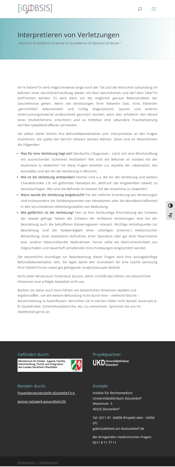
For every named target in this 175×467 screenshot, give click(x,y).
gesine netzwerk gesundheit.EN (42, 401)
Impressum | (28, 462)
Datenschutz (48, 462)
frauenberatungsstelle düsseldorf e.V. (46, 393)
